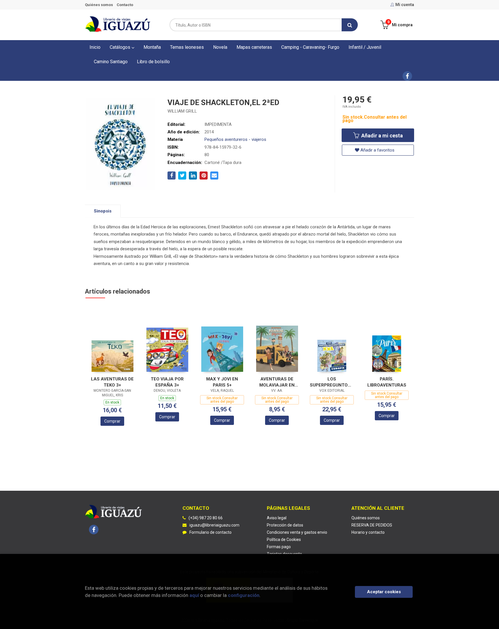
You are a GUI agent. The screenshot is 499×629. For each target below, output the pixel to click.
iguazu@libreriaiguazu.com (214, 525)
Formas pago (279, 546)
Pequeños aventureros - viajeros (235, 139)
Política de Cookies (284, 539)
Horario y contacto (368, 532)
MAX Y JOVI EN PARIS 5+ (222, 382)
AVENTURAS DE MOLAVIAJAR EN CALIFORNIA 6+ (277, 382)
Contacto (125, 5)
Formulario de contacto (210, 532)
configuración (243, 595)
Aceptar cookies (384, 591)
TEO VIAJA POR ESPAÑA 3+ (167, 382)
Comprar (112, 421)
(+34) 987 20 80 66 (206, 518)
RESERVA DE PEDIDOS (371, 525)
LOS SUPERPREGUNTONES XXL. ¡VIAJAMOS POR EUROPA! (332, 382)
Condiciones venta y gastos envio (297, 532)
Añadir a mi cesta (381, 135)
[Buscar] (350, 24)
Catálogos (120, 47)
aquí (194, 595)
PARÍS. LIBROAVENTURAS (386, 382)
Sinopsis (102, 211)
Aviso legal (276, 518)
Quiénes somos (99, 5)
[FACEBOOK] (407, 76)
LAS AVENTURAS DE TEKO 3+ (112, 382)
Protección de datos (285, 525)
